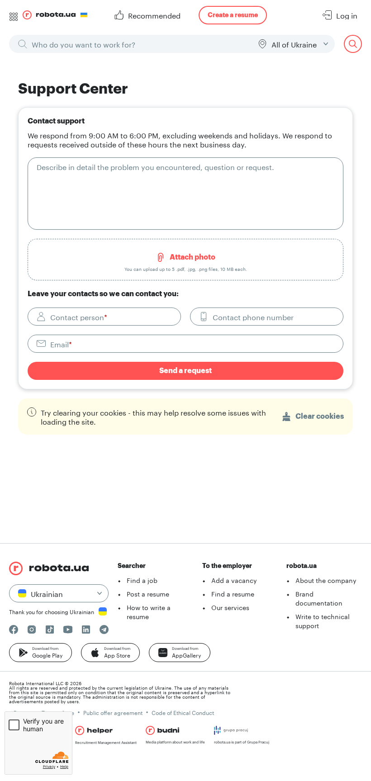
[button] (40, 652)
